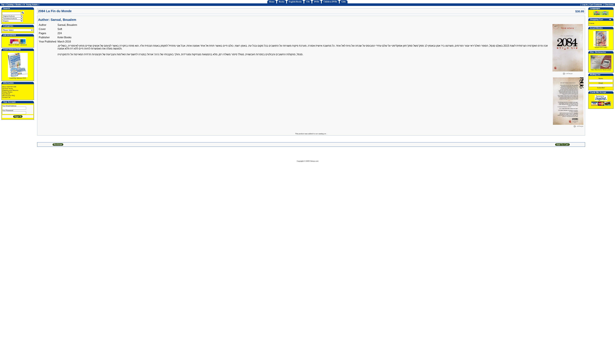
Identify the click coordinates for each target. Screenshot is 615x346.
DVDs (316, 1)
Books (281, 1)
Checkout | (610, 5)
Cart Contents (595, 5)
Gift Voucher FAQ (8, 95)
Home (272, 1)
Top (2, 5)
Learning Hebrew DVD (17, 78)
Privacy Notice (7, 92)
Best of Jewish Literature (18, 45)
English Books (295, 1)
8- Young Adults (31, 5)
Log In (584, 5)
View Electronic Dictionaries (601, 70)
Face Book (6, 94)
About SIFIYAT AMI (9, 87)
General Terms (7, 88)
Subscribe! (601, 88)
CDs (308, 1)
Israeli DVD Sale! (601, 47)
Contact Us (6, 97)
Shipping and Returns (10, 90)
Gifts (343, 1)
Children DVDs (330, 1)
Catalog (9, 5)
